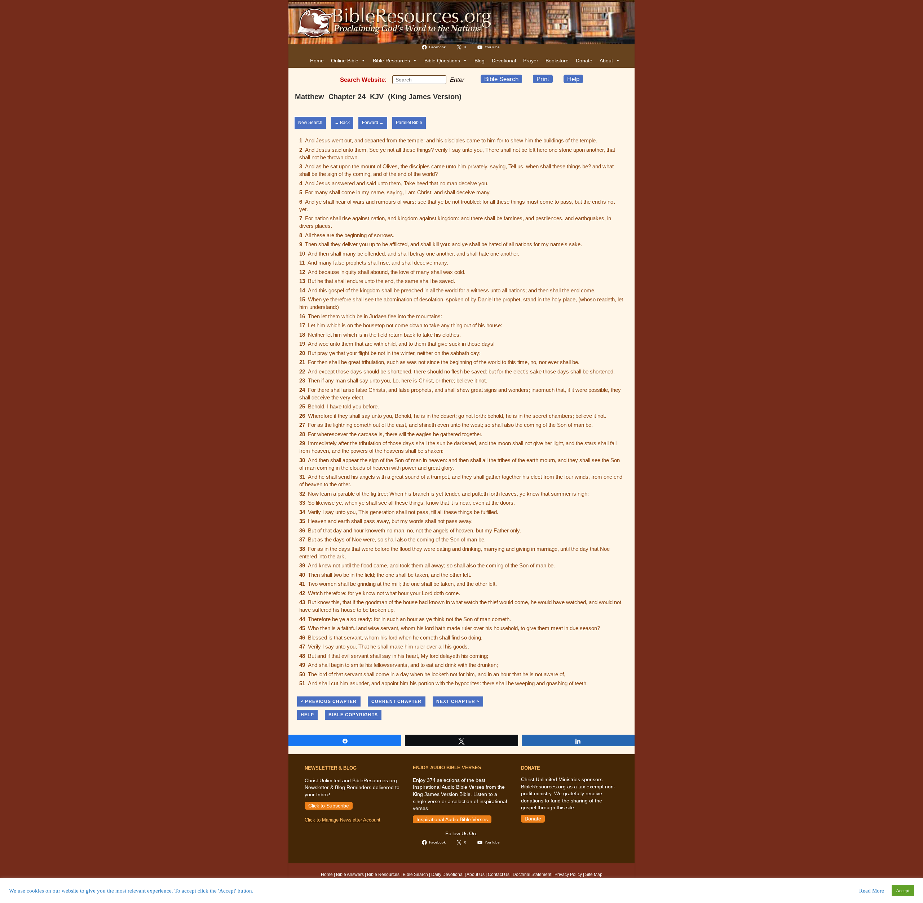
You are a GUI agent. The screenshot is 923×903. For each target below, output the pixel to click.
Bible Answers (350, 874)
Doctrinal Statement (532, 874)
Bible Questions (442, 60)
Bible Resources (391, 60)
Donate (584, 60)
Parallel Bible (409, 122)
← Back (342, 122)
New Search (310, 122)
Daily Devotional (447, 874)
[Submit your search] (439, 79)
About (606, 60)
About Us (476, 874)
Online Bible (344, 60)
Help (573, 79)
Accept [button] (903, 890)
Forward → (373, 122)
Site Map (593, 874)
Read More (871, 891)
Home (317, 60)
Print (542, 79)
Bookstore (557, 60)
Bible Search (501, 79)
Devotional (504, 60)
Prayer (530, 60)
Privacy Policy (568, 874)
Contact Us (498, 874)
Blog (479, 60)
